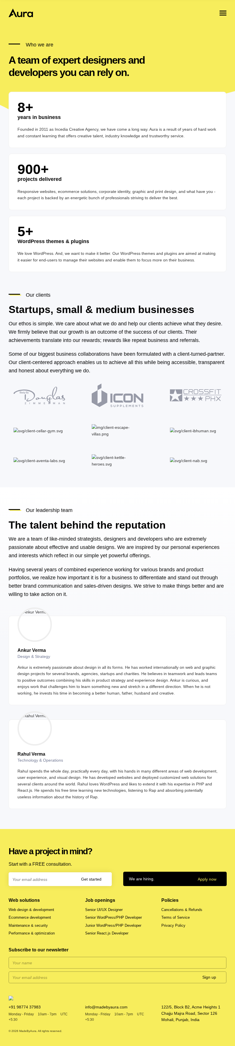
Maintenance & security (28, 925)
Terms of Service (175, 917)
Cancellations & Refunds (181, 910)
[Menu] (223, 13)
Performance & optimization (32, 933)
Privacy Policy (173, 925)
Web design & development (31, 910)
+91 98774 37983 (25, 1007)
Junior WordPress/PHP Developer (113, 925)
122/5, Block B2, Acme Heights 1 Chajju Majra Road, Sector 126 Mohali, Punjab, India (190, 1013)
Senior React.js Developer (106, 933)
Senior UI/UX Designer (104, 910)
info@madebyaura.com (106, 1007)
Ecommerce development (30, 917)
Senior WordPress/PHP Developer (113, 917)
